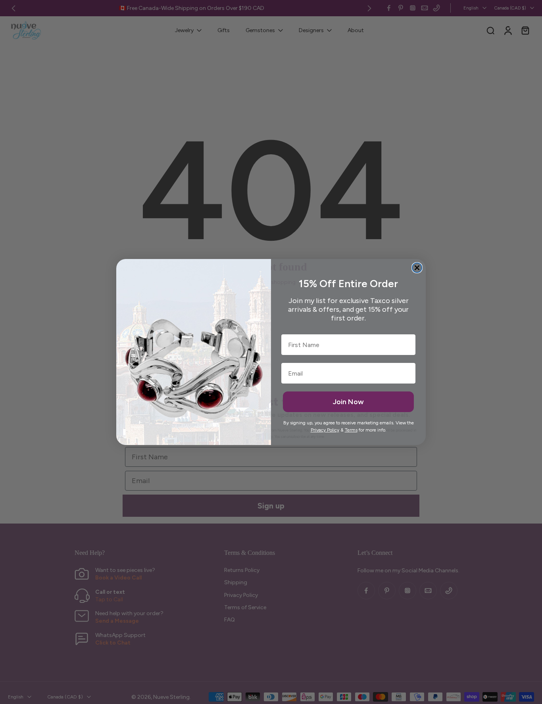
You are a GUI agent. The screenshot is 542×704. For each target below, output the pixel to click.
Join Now (348, 401)
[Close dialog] (417, 267)
